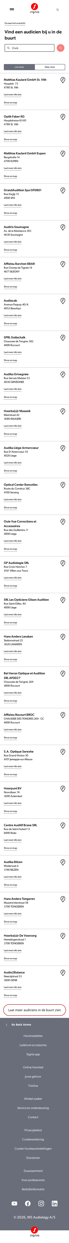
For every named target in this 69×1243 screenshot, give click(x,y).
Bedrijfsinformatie (33, 1189)
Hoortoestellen (33, 1036)
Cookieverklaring (33, 1139)
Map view (50, 67)
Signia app (33, 1054)
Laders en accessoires (33, 1045)
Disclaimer (33, 1158)
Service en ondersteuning (33, 1108)
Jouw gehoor (33, 1076)
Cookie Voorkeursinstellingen (33, 1148)
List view (19, 67)
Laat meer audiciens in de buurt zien (34, 1010)
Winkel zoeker (33, 1099)
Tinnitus (33, 1086)
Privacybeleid (33, 1130)
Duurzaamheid (33, 1171)
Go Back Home (21, 1024)
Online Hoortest (33, 1067)
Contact (33, 1117)
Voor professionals (33, 1180)
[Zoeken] (58, 10)
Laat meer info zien (12, 95)
